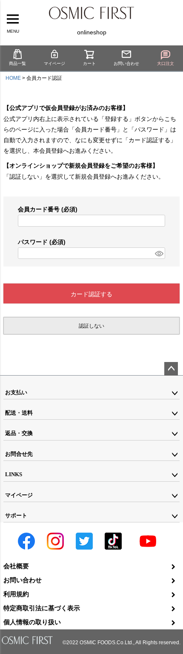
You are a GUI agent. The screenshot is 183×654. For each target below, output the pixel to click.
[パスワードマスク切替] (159, 253)
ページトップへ (171, 369)
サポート (16, 515)
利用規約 (16, 594)
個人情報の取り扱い (32, 622)
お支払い (16, 392)
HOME (13, 78)
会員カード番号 (47, 209)
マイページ (54, 63)
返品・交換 (19, 433)
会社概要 (16, 566)
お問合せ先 (19, 454)
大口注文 (165, 63)
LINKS (13, 474)
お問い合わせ (126, 63)
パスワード (42, 242)
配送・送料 (19, 413)
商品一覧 (17, 63)
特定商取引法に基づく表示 (41, 608)
